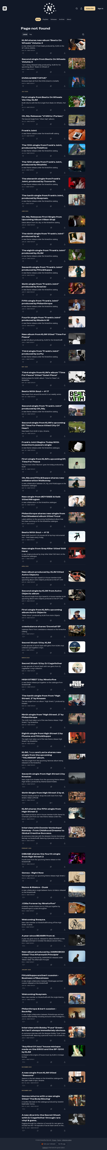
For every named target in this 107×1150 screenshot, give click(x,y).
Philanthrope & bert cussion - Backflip (39, 1010)
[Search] (77, 8)
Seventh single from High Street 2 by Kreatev (43, 775)
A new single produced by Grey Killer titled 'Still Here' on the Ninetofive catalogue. (43, 555)
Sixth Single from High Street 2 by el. (43, 792)
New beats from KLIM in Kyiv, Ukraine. (35, 431)
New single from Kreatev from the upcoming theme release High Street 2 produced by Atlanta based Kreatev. (43, 780)
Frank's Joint (29, 130)
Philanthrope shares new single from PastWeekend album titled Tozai (43, 515)
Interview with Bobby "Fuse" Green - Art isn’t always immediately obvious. (44, 1029)
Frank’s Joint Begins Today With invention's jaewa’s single (40, 443)
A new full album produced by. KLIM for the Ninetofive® (42, 340)
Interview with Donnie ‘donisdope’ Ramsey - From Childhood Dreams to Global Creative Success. (43, 830)
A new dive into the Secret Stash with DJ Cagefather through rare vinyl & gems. (41, 1118)
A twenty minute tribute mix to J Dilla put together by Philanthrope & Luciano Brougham (41, 907)
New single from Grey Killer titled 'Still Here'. (44, 550)
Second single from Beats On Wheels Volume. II (44, 60)
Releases (54, 19)
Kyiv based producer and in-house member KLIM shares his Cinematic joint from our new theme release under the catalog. (43, 815)
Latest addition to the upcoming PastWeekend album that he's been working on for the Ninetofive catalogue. (42, 520)
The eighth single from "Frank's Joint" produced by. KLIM (44, 251)
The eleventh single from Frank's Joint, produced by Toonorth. (41, 180)
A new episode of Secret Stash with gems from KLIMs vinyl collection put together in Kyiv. (43, 646)
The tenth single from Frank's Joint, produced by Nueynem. (43, 197)
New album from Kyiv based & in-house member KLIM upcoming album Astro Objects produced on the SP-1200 (42, 579)
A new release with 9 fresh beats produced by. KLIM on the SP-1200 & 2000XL (43, 47)
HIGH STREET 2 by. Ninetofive (39, 679)
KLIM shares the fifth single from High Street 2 (41, 810)
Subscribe (90, 8)
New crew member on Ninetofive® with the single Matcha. (43, 997)
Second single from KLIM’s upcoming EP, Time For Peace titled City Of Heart (43, 425)
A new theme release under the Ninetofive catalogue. (41, 448)
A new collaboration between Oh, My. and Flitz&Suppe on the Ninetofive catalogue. (44, 484)
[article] (53, 46)
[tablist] (27, 34)
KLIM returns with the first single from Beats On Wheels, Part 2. (44, 104)
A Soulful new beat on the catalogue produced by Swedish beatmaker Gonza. (43, 1103)
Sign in (100, 8)
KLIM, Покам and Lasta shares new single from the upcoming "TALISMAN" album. (41, 755)
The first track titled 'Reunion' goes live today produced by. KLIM (43, 466)
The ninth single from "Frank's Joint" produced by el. (43, 235)
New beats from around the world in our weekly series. (41, 394)
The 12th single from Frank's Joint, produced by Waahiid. (42, 163)
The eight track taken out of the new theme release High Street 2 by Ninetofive (42, 740)
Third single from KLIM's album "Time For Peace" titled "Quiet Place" (43, 373)
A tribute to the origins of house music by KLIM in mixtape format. (43, 1056)
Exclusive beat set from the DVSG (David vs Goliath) (40, 81)
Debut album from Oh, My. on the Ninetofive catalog (41, 222)
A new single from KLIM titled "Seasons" (39, 1074)
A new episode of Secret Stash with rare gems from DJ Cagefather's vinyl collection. (41, 667)
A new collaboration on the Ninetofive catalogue (39, 502)
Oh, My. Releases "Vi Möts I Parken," (42, 116)
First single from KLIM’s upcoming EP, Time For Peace (44, 460)
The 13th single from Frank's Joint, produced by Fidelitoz (42, 146)
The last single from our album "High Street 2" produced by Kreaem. (43, 702)
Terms (59, 1140)
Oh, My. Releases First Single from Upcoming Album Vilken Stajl (42, 218)
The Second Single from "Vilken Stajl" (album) (38, 119)
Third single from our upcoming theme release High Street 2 (43, 876)
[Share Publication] (81, 8)
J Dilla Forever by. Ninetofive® (39, 903)
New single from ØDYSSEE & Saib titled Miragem (41, 498)
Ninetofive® (31, 50)
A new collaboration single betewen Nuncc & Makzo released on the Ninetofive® (44, 891)
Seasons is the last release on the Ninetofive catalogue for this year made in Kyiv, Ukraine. (42, 1079)
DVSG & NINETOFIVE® (34, 78)
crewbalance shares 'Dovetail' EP (41, 626)
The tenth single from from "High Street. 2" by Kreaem (41, 697)
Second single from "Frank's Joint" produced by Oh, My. (42, 407)
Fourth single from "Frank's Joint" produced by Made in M (41, 319)
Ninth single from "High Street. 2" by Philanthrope (43, 716)
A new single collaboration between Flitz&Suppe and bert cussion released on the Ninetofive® (42, 982)
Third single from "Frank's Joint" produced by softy (40, 352)
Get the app (62, 1144)
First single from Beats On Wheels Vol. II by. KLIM (42, 98)
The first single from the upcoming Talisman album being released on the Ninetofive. (42, 762)
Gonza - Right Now (33, 872)
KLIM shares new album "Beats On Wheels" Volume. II (42, 41)
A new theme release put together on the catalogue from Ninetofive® (42, 683)
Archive (61, 19)
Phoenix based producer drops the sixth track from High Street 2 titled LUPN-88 (42, 797)
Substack (45, 1148)
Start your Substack (49, 1144)
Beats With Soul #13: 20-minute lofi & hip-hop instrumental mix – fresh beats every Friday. (43, 536)
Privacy (54, 1140)
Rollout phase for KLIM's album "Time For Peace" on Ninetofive (40, 379)
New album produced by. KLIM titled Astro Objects (43, 573)
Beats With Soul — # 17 (35, 391)
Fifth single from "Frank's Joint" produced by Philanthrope (40, 302)
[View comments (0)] (37, 53)
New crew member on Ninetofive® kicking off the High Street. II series (41, 923)
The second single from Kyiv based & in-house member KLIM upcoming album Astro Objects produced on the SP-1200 (44, 597)
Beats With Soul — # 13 (35, 532)
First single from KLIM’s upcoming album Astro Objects (42, 611)
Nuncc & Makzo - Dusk (35, 887)
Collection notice (66, 1140)
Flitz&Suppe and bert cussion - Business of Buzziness (40, 976)
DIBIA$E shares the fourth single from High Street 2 (41, 855)
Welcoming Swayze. (34, 919)
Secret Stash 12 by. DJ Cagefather (42, 663)
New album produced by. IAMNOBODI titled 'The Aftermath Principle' (43, 953)
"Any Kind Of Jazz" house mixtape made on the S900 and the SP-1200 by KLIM (43, 1049)
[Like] (23, 53)
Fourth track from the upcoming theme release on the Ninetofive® (41, 860)
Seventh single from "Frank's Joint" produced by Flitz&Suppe (42, 268)
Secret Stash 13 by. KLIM (36, 642)
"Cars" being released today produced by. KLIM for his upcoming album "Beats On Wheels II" (41, 66)
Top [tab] (30, 34)
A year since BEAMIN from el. (38, 935)
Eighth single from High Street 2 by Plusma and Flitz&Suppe (42, 734)
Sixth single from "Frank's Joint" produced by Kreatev (40, 285)
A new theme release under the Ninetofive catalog (40, 151)
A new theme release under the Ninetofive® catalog (40, 133)
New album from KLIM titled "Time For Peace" (44, 335)
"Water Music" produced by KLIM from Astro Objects (41, 615)
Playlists (45, 19)
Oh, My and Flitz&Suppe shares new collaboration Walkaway (43, 479)
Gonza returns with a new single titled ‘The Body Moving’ (41, 1097)
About (69, 19)
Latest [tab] (25, 34)
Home (38, 19)
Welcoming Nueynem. (34, 994)
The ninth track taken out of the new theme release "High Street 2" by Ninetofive (42, 721)
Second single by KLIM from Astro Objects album (42, 592)
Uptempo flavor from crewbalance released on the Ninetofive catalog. (44, 630)
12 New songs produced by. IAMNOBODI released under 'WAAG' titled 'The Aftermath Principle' (42, 958)
